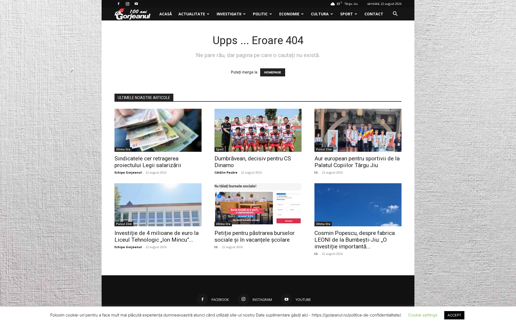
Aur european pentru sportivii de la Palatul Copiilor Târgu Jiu (357, 161)
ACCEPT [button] (454, 315)
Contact (373, 13)
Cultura (320, 13)
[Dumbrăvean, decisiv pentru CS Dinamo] (258, 130)
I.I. (316, 172)
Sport (346, 13)
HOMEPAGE (272, 72)
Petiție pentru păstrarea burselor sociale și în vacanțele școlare (254, 236)
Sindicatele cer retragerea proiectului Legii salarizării (147, 161)
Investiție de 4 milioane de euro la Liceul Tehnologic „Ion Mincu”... (156, 236)
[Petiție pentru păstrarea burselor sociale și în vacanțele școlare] (258, 204)
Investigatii (229, 13)
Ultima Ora (123, 149)
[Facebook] (118, 4)
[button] (395, 14)
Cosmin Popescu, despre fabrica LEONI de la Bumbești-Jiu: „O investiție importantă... (354, 240)
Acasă (165, 13)
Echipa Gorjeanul (128, 172)
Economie (289, 13)
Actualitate (191, 13)
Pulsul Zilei (324, 149)
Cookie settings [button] (423, 315)
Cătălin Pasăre (225, 172)
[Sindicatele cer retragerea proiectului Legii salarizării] (158, 130)
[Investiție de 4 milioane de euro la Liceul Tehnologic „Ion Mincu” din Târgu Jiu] (158, 204)
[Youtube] (136, 4)
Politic (260, 13)
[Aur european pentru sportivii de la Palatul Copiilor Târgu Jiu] (358, 130)
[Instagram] (127, 4)
